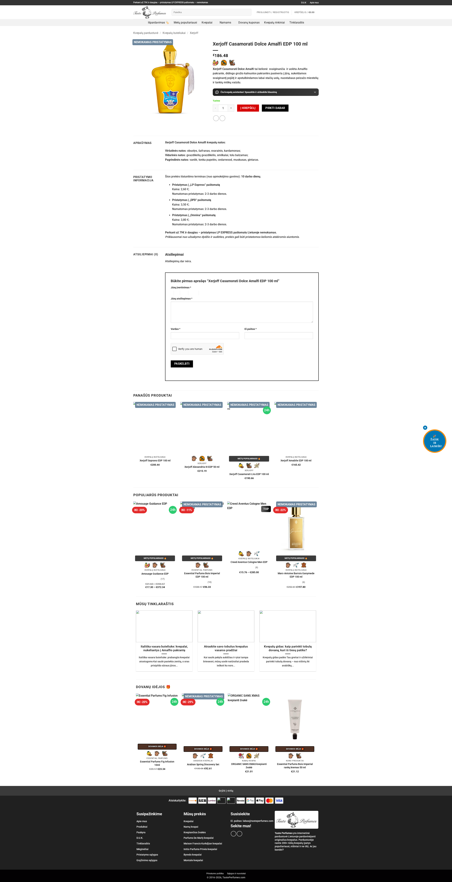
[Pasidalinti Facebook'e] (216, 118)
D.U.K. (139, 837)
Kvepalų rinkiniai (274, 22)
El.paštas (251, 329)
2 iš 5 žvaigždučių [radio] (176, 293)
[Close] (425, 428)
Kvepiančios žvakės (195, 832)
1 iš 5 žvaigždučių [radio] (171, 293)
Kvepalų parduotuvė (145, 33)
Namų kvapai (191, 826)
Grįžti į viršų (226, 790)
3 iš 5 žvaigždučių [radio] (183, 293)
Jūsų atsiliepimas (181, 298)
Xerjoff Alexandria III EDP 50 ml (202, 466)
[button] (307, 12)
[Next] (317, 548)
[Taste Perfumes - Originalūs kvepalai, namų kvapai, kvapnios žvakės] (149, 12)
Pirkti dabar (275, 108)
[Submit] (248, 12)
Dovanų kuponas (249, 22)
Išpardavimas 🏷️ (158, 22)
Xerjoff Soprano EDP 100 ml (155, 460)
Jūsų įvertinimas (181, 287)
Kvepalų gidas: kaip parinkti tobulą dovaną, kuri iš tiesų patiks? (288, 648)
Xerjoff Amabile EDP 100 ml (296, 460)
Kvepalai (207, 22)
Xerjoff (194, 33)
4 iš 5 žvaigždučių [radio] (193, 293)
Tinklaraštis (296, 22)
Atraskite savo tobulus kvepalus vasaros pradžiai (226, 648)
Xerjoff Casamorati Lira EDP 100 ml (249, 474)
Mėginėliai (142, 849)
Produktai (141, 826)
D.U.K (303, 2)
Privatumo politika (215, 873)
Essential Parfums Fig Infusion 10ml (157, 763)
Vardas (175, 329)
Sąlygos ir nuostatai (236, 873)
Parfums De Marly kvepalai (199, 837)
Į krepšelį (248, 108)
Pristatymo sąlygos (147, 854)
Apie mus (314, 2)
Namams (225, 22)
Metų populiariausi (185, 22)
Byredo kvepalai (193, 854)
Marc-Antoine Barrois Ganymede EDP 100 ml (296, 575)
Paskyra (140, 832)
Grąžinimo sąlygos (146, 860)
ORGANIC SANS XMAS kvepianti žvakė (249, 766)
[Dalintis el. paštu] (222, 118)
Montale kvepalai (193, 860)
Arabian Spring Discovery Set (203, 764)
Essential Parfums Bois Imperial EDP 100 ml (202, 575)
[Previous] (133, 548)
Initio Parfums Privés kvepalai (200, 849)
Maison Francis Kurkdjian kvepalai (203, 843)
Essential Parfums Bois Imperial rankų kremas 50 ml (295, 766)
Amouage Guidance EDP (155, 573)
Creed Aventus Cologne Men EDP (249, 562)
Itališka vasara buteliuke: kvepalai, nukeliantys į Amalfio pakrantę (164, 648)
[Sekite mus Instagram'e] (239, 833)
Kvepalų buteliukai (174, 33)
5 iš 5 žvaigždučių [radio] (204, 293)
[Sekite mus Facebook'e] (233, 833)
